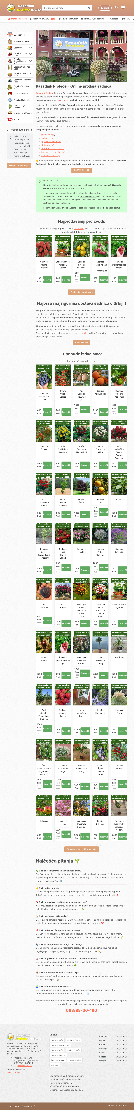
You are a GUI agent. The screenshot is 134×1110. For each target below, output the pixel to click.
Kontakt (105, 8)
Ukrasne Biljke (75, 1060)
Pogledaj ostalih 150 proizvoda (81, 849)
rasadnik (82, 333)
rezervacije (62, 100)
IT (114, 1106)
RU (112, 1106)
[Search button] (89, 8)
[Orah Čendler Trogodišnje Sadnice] (44, 697)
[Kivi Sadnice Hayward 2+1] (81, 378)
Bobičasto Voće (57, 1060)
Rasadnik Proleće (19, 19)
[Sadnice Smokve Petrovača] (119, 378)
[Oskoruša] (44, 808)
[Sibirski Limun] (100, 486)
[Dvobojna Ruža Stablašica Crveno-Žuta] (81, 591)
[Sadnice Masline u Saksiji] (100, 644)
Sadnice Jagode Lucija (63, 713)
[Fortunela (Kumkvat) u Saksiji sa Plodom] (119, 808)
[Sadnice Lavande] (119, 536)
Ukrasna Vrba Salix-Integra (63, 768)
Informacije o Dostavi (94, 19)
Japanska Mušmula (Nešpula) (81, 824)
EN (109, 1106)
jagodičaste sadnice (51, 141)
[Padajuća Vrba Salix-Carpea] (81, 644)
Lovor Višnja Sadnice (63, 502)
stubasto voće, (48, 145)
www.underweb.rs (15, 1072)
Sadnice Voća (57, 1040)
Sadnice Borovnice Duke (44, 396)
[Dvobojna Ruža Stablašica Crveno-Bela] (100, 591)
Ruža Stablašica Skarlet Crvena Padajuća (119, 452)
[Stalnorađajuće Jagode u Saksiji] (63, 249)
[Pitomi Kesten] (44, 644)
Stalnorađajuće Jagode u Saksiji (63, 265)
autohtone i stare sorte (52, 148)
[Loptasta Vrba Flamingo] (100, 536)
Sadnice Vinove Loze (60, 1045)
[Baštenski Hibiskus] (81, 536)
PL (121, 1106)
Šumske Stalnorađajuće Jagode (119, 265)
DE (116, 1106)
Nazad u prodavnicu (18, 165)
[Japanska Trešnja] (63, 808)
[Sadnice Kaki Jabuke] (100, 378)
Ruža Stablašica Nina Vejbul (81, 449)
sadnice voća (47, 134)
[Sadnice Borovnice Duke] (44, 380)
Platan (119, 499)
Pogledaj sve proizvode (82, 292)
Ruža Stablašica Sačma (44, 502)
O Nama (54, 1065)
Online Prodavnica (69, 19)
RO (119, 1106)
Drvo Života (119, 657)
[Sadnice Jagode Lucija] (63, 697)
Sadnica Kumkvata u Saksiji (81, 768)
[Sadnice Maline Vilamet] (44, 249)
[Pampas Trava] (119, 697)
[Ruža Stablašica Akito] (100, 433)
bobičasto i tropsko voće (53, 152)
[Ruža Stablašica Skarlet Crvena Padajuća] (119, 433)
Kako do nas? (81, 342)
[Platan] (119, 486)
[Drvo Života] (119, 644)
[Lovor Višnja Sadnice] (63, 486)
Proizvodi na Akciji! (44, 19)
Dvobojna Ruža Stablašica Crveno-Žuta (81, 610)
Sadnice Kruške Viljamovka (81, 265)
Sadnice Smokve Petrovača (119, 394)
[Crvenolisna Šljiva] (81, 486)
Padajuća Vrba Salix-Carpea (81, 660)
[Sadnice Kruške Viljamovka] (81, 249)
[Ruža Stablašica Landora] (63, 433)
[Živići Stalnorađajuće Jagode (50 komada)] (44, 752)
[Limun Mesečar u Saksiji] (81, 697)
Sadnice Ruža (57, 1050)
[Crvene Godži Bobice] (63, 378)
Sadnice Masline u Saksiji (100, 660)
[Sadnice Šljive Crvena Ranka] (100, 752)
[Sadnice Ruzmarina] (100, 697)
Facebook (114, 19)
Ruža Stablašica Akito (100, 449)
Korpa (127, 19)
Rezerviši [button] (47, 280)
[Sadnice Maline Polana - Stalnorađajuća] (100, 249)
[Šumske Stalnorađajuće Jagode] (119, 249)
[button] (30, 48)
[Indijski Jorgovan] (63, 591)
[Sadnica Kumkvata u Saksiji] (81, 752)
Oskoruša (44, 821)
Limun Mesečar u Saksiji (81, 713)
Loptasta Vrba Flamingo (100, 552)
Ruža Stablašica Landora (63, 449)
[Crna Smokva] (44, 591)
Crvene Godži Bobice (62, 394)
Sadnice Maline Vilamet (44, 265)
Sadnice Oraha (73, 1040)
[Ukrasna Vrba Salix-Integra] (63, 752)
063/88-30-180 (81, 170)
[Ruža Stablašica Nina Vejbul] (81, 433)
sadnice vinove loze (51, 138)
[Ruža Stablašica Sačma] (44, 486)
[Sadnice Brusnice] (100, 808)
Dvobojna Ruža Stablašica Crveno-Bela (100, 610)
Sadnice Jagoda (58, 1055)
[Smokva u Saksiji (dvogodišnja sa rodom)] (44, 536)
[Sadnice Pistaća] (44, 433)
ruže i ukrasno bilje (50, 155)
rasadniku (78, 228)
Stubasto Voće (73, 1050)
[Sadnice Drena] (119, 752)
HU (126, 1106)
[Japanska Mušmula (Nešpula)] (81, 808)
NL (123, 1106)
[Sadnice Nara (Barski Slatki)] (63, 536)
